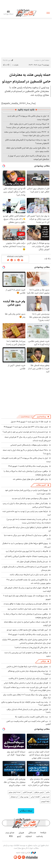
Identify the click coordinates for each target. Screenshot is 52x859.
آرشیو (19, 836)
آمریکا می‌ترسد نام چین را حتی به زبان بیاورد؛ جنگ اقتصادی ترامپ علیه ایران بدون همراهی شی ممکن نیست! (27, 125)
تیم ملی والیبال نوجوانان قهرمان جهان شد (32, 561)
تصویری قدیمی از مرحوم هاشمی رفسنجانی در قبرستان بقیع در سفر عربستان (26, 568)
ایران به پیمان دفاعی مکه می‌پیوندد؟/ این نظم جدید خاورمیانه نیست (26, 460)
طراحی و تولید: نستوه (23, 852)
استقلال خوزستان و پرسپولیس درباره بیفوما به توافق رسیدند (25, 603)
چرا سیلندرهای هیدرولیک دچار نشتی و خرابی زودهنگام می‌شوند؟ (29, 672)
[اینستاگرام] (23, 857)
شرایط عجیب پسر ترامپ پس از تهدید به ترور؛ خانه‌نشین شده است (26, 513)
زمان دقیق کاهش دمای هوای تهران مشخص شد (30, 479)
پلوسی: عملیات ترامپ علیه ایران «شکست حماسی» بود (27, 608)
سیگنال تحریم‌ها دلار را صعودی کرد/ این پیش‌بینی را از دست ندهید (27, 654)
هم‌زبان (21, 832)
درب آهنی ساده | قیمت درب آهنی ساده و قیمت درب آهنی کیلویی (28, 723)
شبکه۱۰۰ (43, 832)
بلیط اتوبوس (45, 801)
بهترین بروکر (24, 797)
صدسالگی (32, 832)
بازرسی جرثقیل (39, 792)
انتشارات (28, 836)
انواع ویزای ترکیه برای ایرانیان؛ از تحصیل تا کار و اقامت (28, 678)
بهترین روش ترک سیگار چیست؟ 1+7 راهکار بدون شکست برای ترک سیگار (27, 696)
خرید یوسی (46, 797)
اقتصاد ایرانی (35, 797)
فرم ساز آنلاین (27, 792)
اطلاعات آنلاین (26, 12)
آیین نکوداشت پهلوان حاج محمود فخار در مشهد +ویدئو (27, 629)
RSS (11, 836)
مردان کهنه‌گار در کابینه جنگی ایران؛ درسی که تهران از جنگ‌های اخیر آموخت (28, 157)
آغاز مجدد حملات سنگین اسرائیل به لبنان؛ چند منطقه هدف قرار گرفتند (27, 623)
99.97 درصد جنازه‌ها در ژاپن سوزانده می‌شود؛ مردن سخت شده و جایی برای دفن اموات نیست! (26, 133)
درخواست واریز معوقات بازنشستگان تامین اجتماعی (29, 445)
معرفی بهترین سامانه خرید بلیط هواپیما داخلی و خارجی (27, 666)
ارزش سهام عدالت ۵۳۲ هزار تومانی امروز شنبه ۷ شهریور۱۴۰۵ (26, 426)
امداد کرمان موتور (14, 792)
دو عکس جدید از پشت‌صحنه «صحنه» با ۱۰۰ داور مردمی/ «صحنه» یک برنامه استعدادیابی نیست (29, 521)
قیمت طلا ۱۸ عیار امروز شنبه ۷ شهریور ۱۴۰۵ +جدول (29, 421)
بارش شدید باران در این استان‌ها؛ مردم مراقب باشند (29, 574)
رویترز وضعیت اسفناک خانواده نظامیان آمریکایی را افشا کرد (26, 556)
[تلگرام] (15, 857)
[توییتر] (19, 857)
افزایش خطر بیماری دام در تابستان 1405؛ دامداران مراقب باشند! (29, 711)
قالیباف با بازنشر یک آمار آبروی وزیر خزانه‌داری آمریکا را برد (27, 551)
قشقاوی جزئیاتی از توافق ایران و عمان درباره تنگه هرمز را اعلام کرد (27, 529)
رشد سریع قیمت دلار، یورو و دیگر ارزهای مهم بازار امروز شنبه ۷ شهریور (27, 597)
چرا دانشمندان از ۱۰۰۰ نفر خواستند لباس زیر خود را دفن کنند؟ (25, 431)
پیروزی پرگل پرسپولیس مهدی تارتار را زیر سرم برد (30, 498)
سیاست (36, 60)
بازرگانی (43, 661)
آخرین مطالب (41, 485)
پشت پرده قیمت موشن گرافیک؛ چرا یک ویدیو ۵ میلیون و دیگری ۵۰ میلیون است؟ (26, 703)
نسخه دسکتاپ (26, 810)
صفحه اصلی (45, 60)
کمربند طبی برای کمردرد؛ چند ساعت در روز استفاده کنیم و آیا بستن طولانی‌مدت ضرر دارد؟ (27, 689)
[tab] (43, 417)
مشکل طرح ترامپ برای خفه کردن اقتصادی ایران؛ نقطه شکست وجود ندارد (27, 149)
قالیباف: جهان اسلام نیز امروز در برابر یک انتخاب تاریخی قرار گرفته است (27, 589)
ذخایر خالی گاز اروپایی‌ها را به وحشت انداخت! (31, 647)
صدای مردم (10, 832)
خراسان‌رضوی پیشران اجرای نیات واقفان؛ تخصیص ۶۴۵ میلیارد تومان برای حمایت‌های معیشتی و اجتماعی (26, 641)
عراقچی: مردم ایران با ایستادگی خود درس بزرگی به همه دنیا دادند (27, 537)
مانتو (48, 792)
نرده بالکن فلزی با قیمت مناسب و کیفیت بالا (31, 716)
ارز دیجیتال (14, 797)
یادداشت (39, 836)
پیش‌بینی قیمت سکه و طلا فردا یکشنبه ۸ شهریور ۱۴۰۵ (28, 466)
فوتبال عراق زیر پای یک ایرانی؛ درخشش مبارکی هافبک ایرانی (26, 682)
